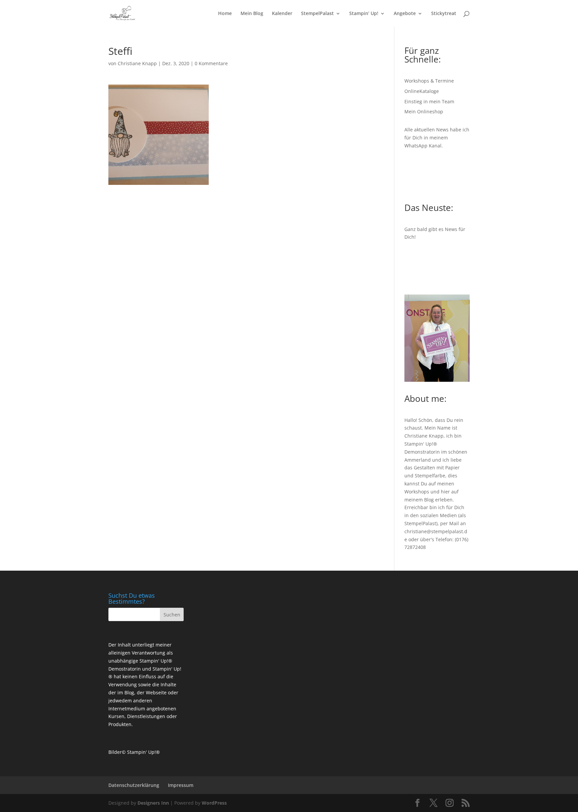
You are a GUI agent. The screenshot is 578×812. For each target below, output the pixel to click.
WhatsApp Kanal (423, 145)
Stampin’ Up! (363, 13)
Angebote (405, 13)
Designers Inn (153, 803)
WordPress (214, 803)
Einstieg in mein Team (429, 101)
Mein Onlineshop (423, 111)
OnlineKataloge (421, 91)
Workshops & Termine (429, 81)
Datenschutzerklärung (133, 785)
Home (225, 13)
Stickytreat (443, 13)
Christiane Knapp (137, 63)
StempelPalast (317, 13)
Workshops (416, 491)
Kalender (282, 13)
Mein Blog (251, 13)
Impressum (180, 785)
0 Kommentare (211, 63)
